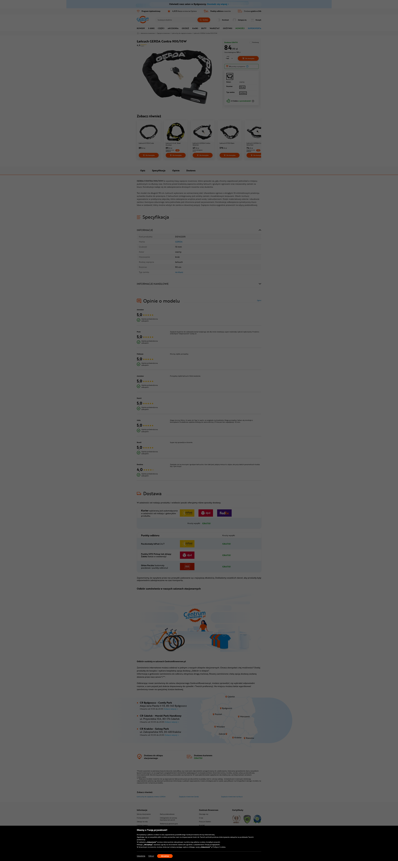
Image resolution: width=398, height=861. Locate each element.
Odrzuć (151, 856)
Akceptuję (165, 856)
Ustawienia (141, 856)
